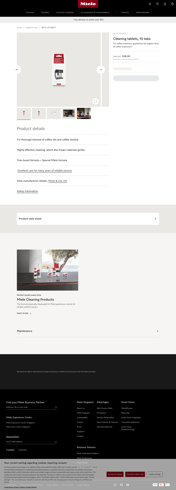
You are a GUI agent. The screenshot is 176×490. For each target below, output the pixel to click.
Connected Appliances (130, 422)
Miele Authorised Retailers (87, 453)
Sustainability (82, 418)
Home (19, 28)
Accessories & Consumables (95, 12)
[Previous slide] (17, 70)
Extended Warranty (104, 427)
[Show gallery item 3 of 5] (54, 114)
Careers (80, 422)
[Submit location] (56, 408)
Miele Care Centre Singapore (18, 427)
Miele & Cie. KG (57, 181)
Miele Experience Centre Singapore (20, 423)
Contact (80, 436)
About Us (81, 408)
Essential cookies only (135, 474)
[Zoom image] (96, 101)
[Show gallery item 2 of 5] (39, 114)
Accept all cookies (115, 474)
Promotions (101, 413)
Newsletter (12, 437)
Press (79, 427)
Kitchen (30, 12)
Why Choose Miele (104, 408)
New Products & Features (107, 422)
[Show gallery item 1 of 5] (24, 114)
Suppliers (81, 431)
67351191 (23, 450)
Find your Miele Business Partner (25, 402)
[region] (63, 70)
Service (125, 12)
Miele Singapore (83, 413)
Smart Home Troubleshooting (127, 428)
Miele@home (126, 408)
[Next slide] (101, 70)
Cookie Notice (31, 487)
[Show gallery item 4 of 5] (69, 114)
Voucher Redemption (105, 418)
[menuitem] (31, 12)
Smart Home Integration (131, 418)
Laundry (45, 12)
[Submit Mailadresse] (56, 442)
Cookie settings (155, 474)
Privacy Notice (19, 487)
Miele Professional (84, 458)
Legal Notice (9, 487)
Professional (143, 12)
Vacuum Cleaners (65, 12)
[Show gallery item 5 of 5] (84, 114)
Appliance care (32, 28)
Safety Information (27, 191)
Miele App (125, 413)
